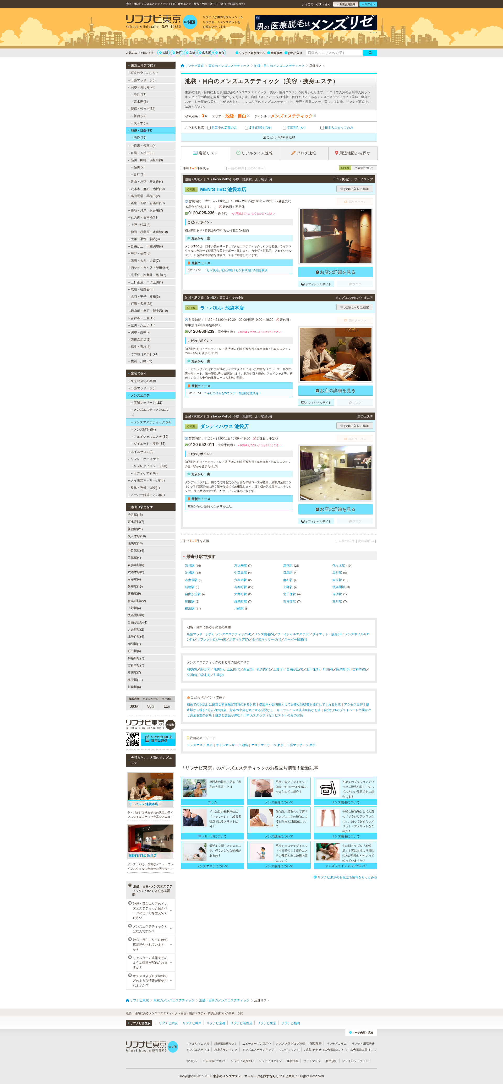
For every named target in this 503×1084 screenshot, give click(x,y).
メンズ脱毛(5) (264, 634)
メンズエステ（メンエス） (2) (150, 412)
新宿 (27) (140, 115)
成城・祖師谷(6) (142, 289)
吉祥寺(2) (359, 669)
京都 (192, 53)
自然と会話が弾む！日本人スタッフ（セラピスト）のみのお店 (259, 715)
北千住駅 (289, 594)
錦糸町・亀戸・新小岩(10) (149, 310)
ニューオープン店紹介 (256, 1043)
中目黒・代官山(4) (144, 145)
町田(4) (328, 669)
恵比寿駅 (240, 565)
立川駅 (337, 601)
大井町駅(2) (136, 629)
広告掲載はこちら (335, 1049)
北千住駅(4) (136, 636)
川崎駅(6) (134, 686)
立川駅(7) (134, 672)
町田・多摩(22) (141, 303)
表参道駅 (191, 579)
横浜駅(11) (135, 679)
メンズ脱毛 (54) (145, 429)
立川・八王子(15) (143, 325)
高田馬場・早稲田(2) (145, 195)
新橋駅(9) (134, 593)
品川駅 (337, 572)
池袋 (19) (140, 137)
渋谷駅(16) (135, 514)
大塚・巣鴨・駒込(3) (145, 238)
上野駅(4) (134, 607)
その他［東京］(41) (144, 353)
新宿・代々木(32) (143, 108)
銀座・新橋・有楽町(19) (148, 202)
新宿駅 (288, 565)
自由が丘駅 (193, 594)
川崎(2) (219, 674)
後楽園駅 (338, 586)
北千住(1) (313, 669)
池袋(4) (219, 669)
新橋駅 (189, 586)
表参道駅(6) (136, 564)
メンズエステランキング (258, 1049)
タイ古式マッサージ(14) (148, 480)
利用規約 (331, 1061)
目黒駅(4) (134, 557)
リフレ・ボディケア (145, 458)
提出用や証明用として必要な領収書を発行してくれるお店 (300, 704)
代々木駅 (338, 565)
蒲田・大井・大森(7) (145, 260)
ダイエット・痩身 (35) (149, 443)
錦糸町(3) (342, 669)
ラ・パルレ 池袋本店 (215, 307)
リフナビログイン (270, 1061)
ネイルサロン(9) (142, 451)
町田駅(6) (134, 650)
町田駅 (189, 601)
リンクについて (289, 1049)
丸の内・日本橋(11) (144, 217)
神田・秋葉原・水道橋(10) (149, 231)
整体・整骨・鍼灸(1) (145, 487)
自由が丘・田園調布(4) (147, 246)
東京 (221, 53)
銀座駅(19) (135, 586)
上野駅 (288, 586)
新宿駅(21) (135, 529)
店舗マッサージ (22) (148, 402)
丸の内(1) (263, 669)
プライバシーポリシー (356, 1061)
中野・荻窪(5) (140, 253)
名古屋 (206, 53)
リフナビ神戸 (192, 1023)
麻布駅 (288, 579)
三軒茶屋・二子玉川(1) (147, 282)
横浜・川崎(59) (141, 361)
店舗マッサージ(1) (200, 634)
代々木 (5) (141, 123)
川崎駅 (239, 608)
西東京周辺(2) (140, 339)
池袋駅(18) (135, 543)
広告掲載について (214, 1061)
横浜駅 (189, 608)
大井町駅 (240, 594)
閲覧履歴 (276, 53)
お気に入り (295, 53)
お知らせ (192, 1061)
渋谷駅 (189, 565)
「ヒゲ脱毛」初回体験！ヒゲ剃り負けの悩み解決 (235, 270)
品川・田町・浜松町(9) (147, 160)
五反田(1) (233, 669)
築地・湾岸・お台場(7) (147, 210)
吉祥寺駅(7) (136, 665)
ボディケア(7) (239, 639)
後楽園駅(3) (136, 615)
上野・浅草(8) (140, 224)
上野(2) (278, 669)
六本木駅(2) (136, 572)
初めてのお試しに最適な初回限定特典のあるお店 (221, 704)
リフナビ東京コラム (252, 53)
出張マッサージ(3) (144, 80)
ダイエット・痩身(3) (327, 634)
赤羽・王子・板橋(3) (145, 296)
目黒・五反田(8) (142, 152)
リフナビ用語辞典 (363, 1043)
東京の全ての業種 (143, 380)
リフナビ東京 (266, 1023)
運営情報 (292, 1061)
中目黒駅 (240, 572)
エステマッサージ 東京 (267, 744)
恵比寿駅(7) (136, 521)
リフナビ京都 (215, 1023)
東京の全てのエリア (145, 72)
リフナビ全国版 (140, 1023)
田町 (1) (139, 174)
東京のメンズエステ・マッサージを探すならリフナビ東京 (254, 1076)
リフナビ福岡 (290, 1023)
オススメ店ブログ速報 (290, 1043)
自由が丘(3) (295, 669)
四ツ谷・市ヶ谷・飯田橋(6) (150, 267)
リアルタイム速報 (197, 1043)
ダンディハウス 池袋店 (218, 426)
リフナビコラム (336, 1043)
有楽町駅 (240, 586)
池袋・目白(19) (141, 130)
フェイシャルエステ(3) (293, 634)
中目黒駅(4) (136, 550)
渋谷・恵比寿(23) (143, 87)
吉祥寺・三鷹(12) (143, 318)
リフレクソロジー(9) (211, 639)
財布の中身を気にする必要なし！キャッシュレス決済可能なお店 (275, 709)
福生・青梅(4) (140, 346)
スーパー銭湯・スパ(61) (148, 494)
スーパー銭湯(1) (295, 639)
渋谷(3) (192, 669)
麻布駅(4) (134, 579)
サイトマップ (312, 1061)
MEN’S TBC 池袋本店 (216, 189)
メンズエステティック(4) (233, 634)
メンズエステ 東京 (200, 744)
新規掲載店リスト (225, 1043)
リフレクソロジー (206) (150, 465)
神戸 (179, 53)
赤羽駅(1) (134, 643)
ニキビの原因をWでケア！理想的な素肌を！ (232, 393)
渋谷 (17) (140, 94)
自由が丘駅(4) (137, 622)
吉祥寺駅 (289, 601)
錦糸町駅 (240, 601)
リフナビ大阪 (168, 1023)
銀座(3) (248, 669)
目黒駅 (288, 572)
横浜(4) (205, 674)
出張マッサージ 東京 (301, 744)
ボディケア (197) (146, 473)
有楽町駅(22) (137, 600)
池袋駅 (189, 572)
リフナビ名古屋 (241, 1023)
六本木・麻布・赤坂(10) (148, 188)
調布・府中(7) (140, 332)
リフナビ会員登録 (242, 1061)
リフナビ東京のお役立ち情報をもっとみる (347, 877)
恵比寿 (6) (141, 101)
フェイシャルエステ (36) (151, 436)
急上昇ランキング (225, 1049)
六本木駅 (240, 579)
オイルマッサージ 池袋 (232, 744)
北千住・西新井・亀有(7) (148, 274)
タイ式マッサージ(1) (266, 639)
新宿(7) (205, 669)
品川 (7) (139, 167)
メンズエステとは (197, 1049)
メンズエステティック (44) (153, 422)
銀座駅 (337, 579)
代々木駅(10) (137, 536)
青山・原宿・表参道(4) (147, 181)
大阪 (165, 53)
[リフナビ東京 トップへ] (161, 22)
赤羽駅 (337, 594)
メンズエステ (140, 395)
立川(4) (192, 674)
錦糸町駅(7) (136, 658)
